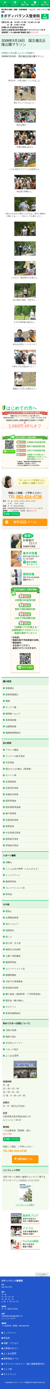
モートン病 (11, 775)
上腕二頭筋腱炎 (13, 956)
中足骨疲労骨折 (13, 833)
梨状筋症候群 (12, 988)
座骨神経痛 (11, 720)
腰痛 (8, 701)
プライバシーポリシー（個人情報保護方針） (24, 1364)
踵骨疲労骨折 (12, 839)
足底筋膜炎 (11, 781)
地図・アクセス (12, 514)
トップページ (9, 1333)
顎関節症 (10, 930)
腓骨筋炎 (10, 826)
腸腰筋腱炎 (11, 975)
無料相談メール (25, 522)
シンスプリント (13, 875)
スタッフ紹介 (12, 1049)
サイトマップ (9, 1374)
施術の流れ (11, 1036)
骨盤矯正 (10, 688)
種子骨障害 (11, 813)
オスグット (11, 1007)
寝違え (9, 911)
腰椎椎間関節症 (13, 733)
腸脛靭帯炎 (11, 881)
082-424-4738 (29, 496)
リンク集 (7, 1369)
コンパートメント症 (15, 888)
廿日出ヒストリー (14, 1043)
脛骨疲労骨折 (12, 845)
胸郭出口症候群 (13, 949)
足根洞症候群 (12, 820)
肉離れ (9, 862)
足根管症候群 (12, 788)
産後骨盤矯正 (12, 694)
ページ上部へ (42, 1274)
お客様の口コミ (10, 1348)
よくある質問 (12, 1056)
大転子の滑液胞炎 (14, 981)
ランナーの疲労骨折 (15, 756)
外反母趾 (10, 762)
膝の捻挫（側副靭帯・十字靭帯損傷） (24, 994)
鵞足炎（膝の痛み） (15, 1000)
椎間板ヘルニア (13, 714)
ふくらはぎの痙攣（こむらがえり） (23, 869)
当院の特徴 (11, 1030)
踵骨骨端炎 (11, 801)
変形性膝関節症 (13, 1013)
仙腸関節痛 (11, 726)
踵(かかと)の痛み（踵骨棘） (19, 769)
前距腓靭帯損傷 (13, 807)
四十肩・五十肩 (13, 943)
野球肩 (9, 894)
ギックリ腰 (11, 707)
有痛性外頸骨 (12, 794)
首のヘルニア (12, 924)
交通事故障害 (12, 918)
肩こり (9, 937)
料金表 (6, 1338)
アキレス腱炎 (12, 750)
